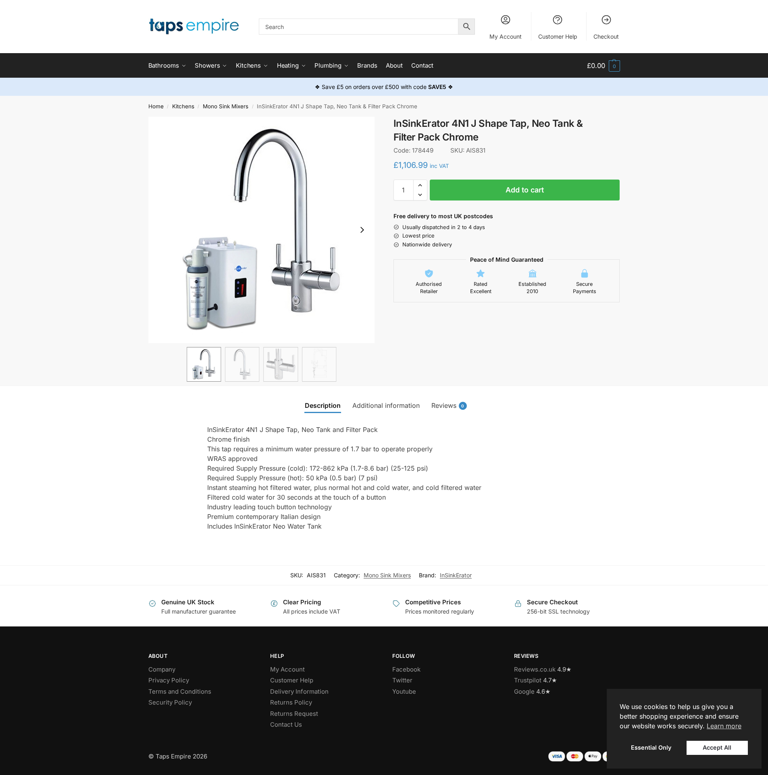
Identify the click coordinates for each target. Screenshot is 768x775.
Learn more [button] (724, 726)
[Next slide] (362, 229)
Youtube (404, 691)
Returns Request (294, 713)
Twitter (402, 680)
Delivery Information (299, 691)
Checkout (606, 36)
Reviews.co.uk (535, 669)
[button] (603, 66)
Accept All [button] (717, 747)
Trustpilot (527, 680)
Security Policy (170, 702)
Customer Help (557, 36)
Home (156, 106)
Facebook (406, 669)
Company (161, 669)
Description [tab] (323, 405)
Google (524, 691)
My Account (505, 36)
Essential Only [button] (651, 747)
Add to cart (525, 190)
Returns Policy (291, 702)
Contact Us (286, 724)
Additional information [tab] (386, 405)
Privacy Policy (168, 680)
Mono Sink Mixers (225, 106)
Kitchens (183, 106)
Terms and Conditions (179, 691)
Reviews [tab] (447, 405)
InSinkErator (456, 575)
